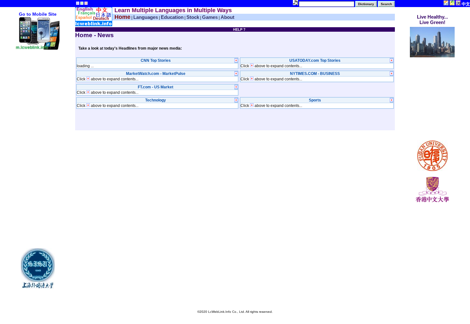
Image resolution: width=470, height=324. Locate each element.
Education (172, 17)
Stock (192, 17)
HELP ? (239, 29)
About (227, 17)
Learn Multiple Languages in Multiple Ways (173, 10)
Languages (145, 17)
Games (210, 17)
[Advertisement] (38, 147)
